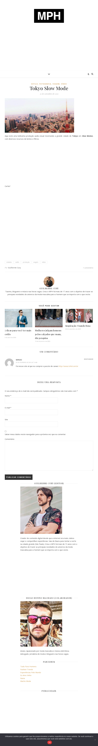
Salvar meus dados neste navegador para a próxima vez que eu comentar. (35, 434)
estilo (34, 84)
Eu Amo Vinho (25, 675)
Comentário (9, 439)
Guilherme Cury (14, 268)
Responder (88, 359)
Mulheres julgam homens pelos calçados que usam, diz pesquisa (48, 334)
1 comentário (88, 268)
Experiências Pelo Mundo (30, 672)
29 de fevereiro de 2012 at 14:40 (26, 362)
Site (6, 419)
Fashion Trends (26, 669)
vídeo (64, 84)
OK (50, 742)
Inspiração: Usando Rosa (77, 325)
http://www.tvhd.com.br (68, 366)
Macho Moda (25, 681)
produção (26, 262)
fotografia (45, 84)
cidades (9, 262)
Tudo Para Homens (28, 666)
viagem (56, 84)
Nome (8, 396)
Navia (22, 678)
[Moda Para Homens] (49, 16)
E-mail (8, 407)
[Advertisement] (49, 52)
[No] (95, 739)
